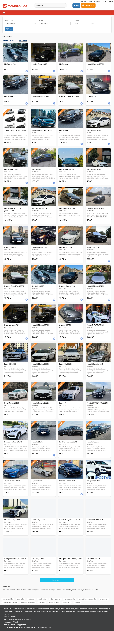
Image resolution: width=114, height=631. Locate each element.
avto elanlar (104, 599)
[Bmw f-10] (70, 385)
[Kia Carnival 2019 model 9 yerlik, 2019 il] (15, 190)
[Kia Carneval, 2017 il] (43, 190)
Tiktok (15, 622)
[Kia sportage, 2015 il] (98, 462)
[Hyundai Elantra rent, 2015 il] (43, 112)
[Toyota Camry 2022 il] (15, 462)
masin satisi (42, 599)
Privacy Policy (9, 625)
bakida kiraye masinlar (10, 602)
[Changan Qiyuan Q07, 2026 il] (15, 540)
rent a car (31, 599)
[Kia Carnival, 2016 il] (70, 151)
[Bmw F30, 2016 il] (70, 346)
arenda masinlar (8, 599)
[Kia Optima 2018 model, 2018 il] (70, 540)
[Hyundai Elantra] (43, 423)
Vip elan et (23, 41)
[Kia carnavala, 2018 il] (70, 190)
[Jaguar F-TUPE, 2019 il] (98, 307)
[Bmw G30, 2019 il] (15, 346)
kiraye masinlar (55, 599)
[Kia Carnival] (70, 112)
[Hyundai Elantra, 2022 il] (43, 346)
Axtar (10, 29)
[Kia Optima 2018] (43, 268)
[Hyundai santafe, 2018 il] (15, 423)
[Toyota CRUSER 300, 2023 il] (98, 385)
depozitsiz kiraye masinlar (87, 599)
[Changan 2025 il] (70, 307)
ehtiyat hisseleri (54, 602)
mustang (77, 602)
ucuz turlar (20, 599)
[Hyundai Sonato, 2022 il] (43, 385)
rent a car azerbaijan (28, 602)
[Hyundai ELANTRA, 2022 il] (15, 268)
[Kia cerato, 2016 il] (98, 540)
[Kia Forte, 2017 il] (43, 540)
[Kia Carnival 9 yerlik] (15, 151)
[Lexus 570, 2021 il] (43, 501)
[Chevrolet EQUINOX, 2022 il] (70, 501)
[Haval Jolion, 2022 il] (15, 385)
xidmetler (42, 602)
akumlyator (66, 602)
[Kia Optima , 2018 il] (70, 229)
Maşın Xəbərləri (94, 1)
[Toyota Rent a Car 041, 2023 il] (15, 112)
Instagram (7, 622)
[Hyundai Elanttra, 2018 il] (98, 501)
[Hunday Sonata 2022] (15, 307)
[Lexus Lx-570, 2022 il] (15, 501)
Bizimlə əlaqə (108, 1)
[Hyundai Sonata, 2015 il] (98, 190)
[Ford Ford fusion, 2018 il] (70, 423)
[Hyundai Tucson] (98, 423)
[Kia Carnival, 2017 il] (98, 112)
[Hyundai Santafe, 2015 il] (98, 346)
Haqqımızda (21, 625)
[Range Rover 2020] (98, 229)
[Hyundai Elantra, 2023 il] (43, 307)
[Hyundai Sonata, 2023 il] (70, 268)
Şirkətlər (83, 1)
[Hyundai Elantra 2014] (43, 229)
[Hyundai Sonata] (15, 229)
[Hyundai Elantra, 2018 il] (98, 268)
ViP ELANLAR (8, 41)
